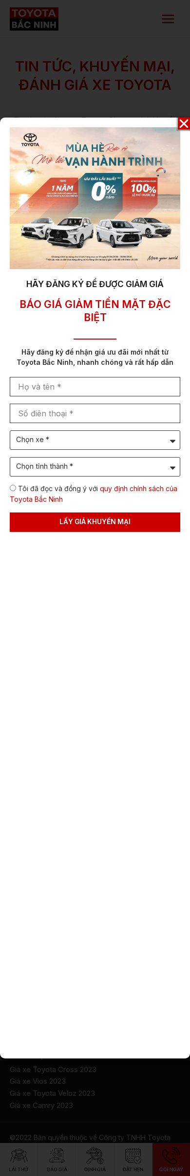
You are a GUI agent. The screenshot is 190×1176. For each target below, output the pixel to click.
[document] (95, 588)
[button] (184, 124)
